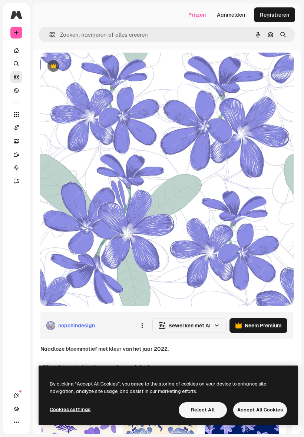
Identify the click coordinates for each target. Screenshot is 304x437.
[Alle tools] (16, 114)
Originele (88, 66)
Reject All (203, 410)
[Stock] (16, 77)
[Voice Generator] (16, 168)
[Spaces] (16, 128)
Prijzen (197, 14)
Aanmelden (231, 14)
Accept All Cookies (260, 410)
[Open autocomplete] (49, 34)
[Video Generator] (16, 154)
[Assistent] (16, 181)
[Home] (16, 50)
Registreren (274, 14)
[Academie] (16, 409)
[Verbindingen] (16, 395)
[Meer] (16, 422)
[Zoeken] (16, 64)
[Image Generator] (16, 141)
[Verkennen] (16, 90)
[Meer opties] (142, 325)
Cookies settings (70, 409)
